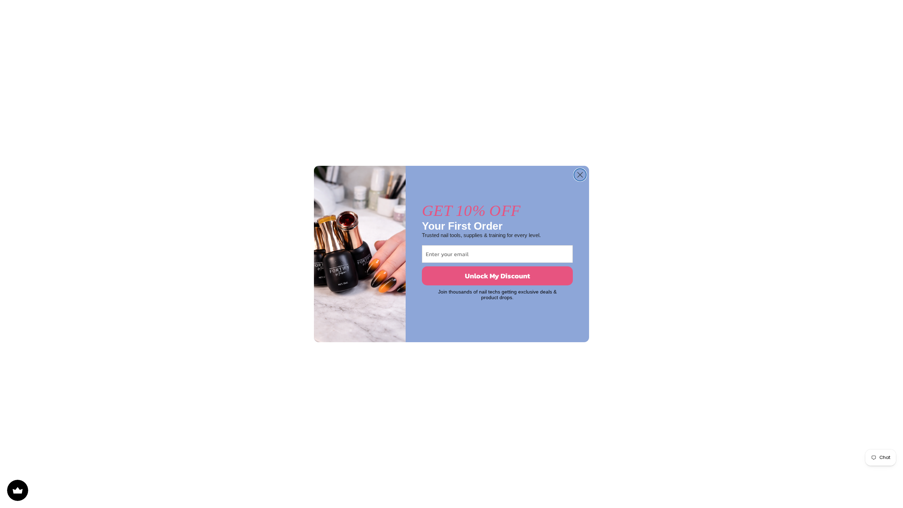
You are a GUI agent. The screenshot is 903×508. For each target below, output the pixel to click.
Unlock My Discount (497, 276)
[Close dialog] (580, 175)
